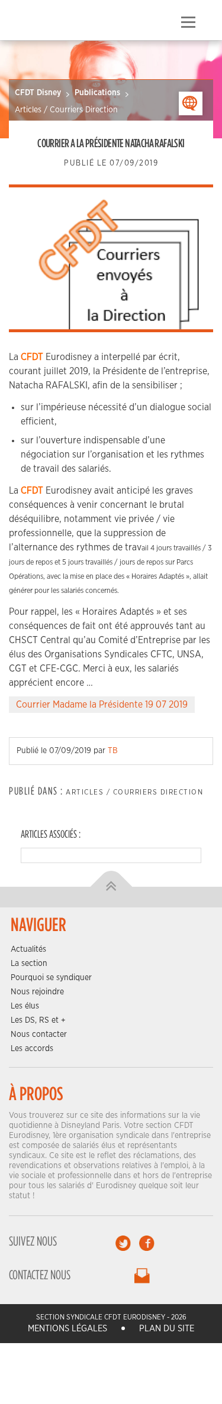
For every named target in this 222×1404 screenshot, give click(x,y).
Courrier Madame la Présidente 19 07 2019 (102, 704)
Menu (188, 22)
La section (29, 963)
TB (113, 751)
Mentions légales (67, 1328)
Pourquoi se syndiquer (51, 978)
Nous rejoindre (37, 992)
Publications (97, 93)
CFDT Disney (38, 93)
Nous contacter (39, 1034)
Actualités (28, 949)
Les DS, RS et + (38, 1020)
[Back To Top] (111, 887)
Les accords (32, 1049)
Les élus (25, 1006)
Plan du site (166, 1328)
